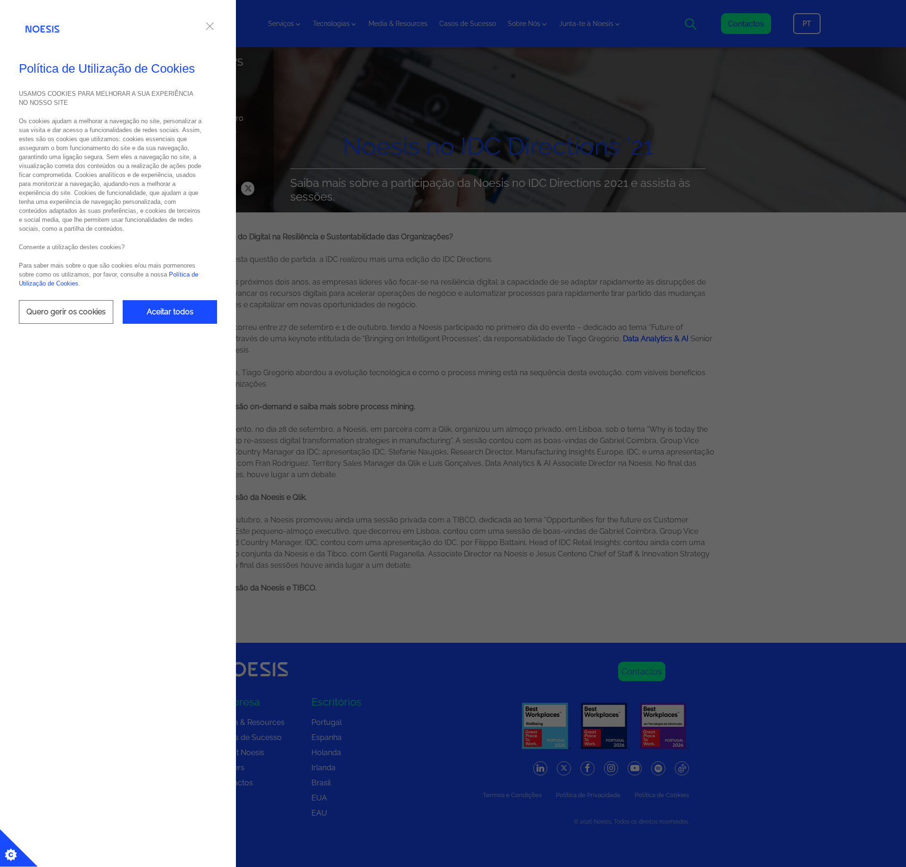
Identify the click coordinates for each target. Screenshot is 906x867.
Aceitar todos (170, 311)
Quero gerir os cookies (66, 311)
